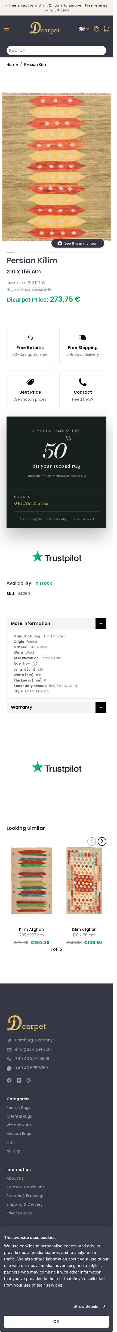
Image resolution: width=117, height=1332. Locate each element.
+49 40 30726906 (32, 1058)
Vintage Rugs (19, 1125)
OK (56, 1321)
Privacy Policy (19, 1213)
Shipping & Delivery (25, 1204)
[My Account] (96, 28)
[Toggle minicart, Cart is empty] (106, 28)
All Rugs (14, 1151)
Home (12, 64)
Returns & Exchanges (27, 1195)
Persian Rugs (18, 1107)
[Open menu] (6, 28)
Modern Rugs (19, 1133)
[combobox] (56, 49)
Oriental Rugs (19, 1116)
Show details (85, 1306)
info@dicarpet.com (33, 1049)
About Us (15, 1178)
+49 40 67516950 (31, 1068)
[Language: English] (84, 28)
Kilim (11, 1142)
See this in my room (81, 243)
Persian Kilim (36, 64)
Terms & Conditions (25, 1187)
